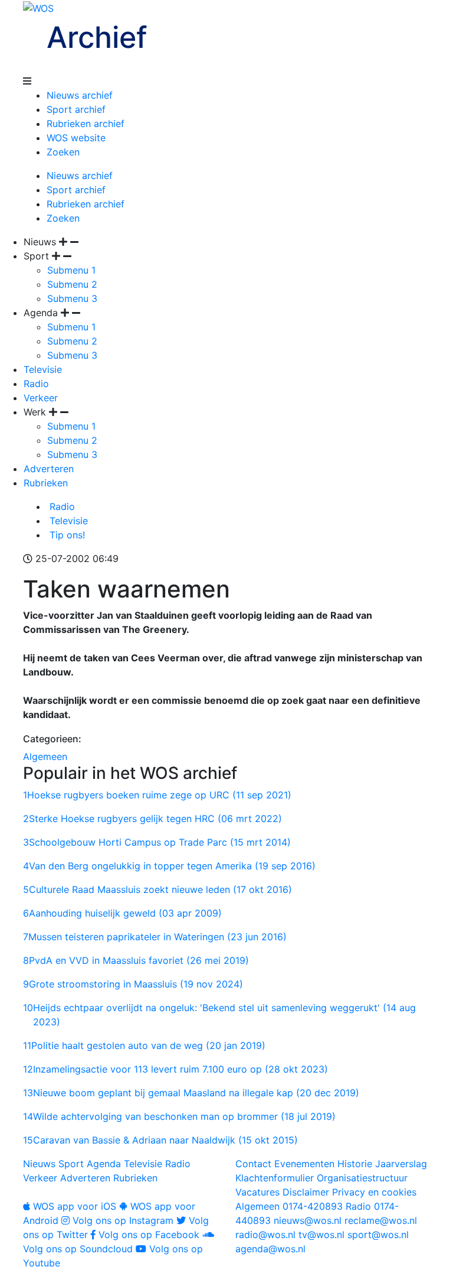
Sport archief (76, 109)
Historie (354, 1164)
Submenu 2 (72, 284)
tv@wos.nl (321, 1234)
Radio (36, 383)
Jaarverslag (401, 1164)
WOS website (76, 138)
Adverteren (49, 469)
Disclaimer (306, 1192)
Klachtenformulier (274, 1178)
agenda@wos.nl (270, 1249)
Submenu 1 (71, 270)
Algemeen (45, 756)
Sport (71, 1164)
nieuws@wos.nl (308, 1220)
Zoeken (63, 152)
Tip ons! (66, 535)
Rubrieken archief (85, 123)
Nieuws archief (80, 95)
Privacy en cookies (374, 1192)
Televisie (43, 369)
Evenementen (304, 1164)
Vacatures (257, 1192)
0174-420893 (289, 1206)
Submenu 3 (72, 298)
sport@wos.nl (378, 1234)
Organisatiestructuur (362, 1178)
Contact (253, 1164)
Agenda (104, 1164)
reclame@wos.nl (380, 1220)
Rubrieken (46, 483)
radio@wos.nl (265, 1234)
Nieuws (39, 1164)
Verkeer (41, 398)
